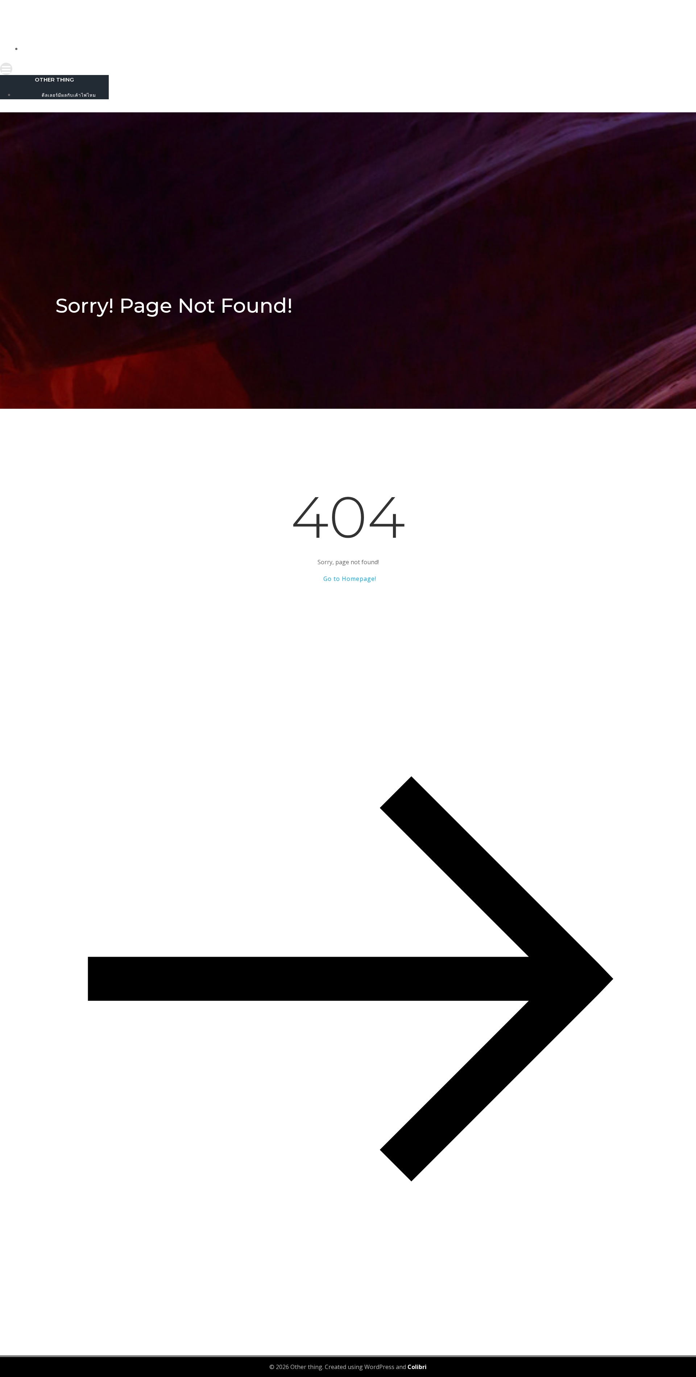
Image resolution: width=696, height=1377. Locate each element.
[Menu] (348, 69)
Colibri (417, 1367)
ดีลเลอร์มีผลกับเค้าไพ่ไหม (355, 49)
